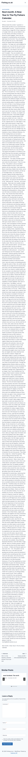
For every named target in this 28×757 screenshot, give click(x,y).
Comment (6, 704)
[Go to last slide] (4, 679)
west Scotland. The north (11, 675)
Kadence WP (14, 753)
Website (5, 735)
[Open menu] (25, 3)
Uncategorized (5, 9)
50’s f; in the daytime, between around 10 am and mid (6, 657)
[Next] (24, 679)
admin (4, 21)
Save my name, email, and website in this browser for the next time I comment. (13, 739)
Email (4, 729)
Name (5, 722)
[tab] (11, 686)
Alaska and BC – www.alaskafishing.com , (20, 656)
